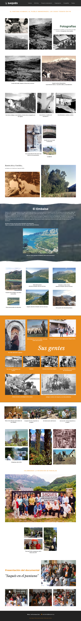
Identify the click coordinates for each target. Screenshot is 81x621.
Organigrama (58, 3)
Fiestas (73, 3)
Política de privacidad (38, 618)
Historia (30, 3)
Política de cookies (48, 618)
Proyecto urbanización (46, 3)
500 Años (36, 3)
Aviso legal (31, 618)
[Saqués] (11, 3)
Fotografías (66, 3)
